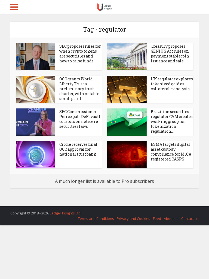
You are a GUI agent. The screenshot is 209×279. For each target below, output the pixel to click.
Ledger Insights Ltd (65, 213)
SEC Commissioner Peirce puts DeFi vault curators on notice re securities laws (79, 119)
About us (171, 218)
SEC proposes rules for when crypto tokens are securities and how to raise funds (80, 53)
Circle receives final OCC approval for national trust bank (78, 149)
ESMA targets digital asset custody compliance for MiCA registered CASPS (171, 152)
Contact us (190, 218)
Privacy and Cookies (133, 218)
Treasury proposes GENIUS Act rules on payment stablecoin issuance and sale (170, 53)
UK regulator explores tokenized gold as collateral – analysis (172, 83)
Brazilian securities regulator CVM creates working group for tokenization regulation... (172, 121)
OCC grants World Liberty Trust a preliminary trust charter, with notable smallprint (79, 88)
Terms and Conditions (96, 218)
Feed (157, 218)
